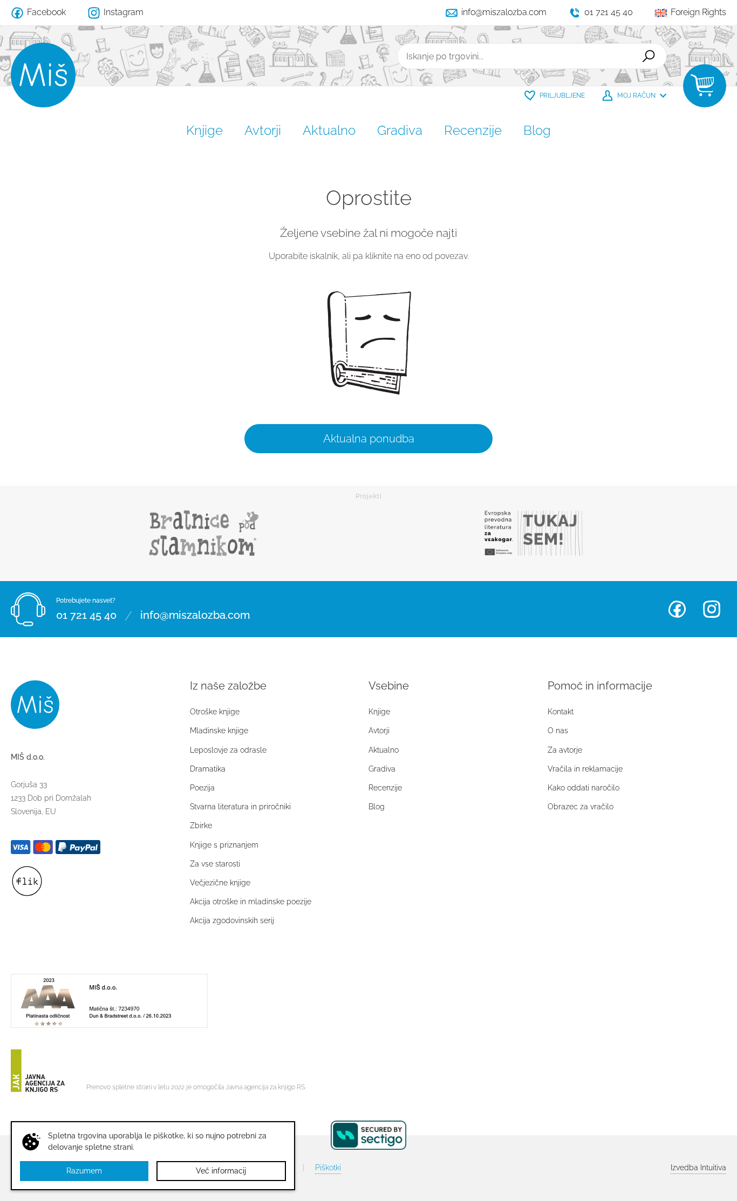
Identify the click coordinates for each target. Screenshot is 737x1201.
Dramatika (208, 769)
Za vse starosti (215, 863)
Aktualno (329, 130)
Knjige (204, 130)
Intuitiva (698, 1167)
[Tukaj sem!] (533, 533)
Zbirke (201, 825)
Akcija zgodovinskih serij (232, 920)
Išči (648, 56)
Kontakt (561, 711)
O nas (558, 730)
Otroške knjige (215, 711)
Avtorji (262, 130)
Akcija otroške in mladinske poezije (250, 901)
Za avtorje (565, 750)
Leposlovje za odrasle (228, 750)
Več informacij (221, 1170)
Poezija (202, 787)
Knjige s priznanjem (224, 845)
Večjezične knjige (220, 882)
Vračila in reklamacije (585, 769)
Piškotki (328, 1167)
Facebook (677, 609)
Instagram (711, 609)
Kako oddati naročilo (583, 787)
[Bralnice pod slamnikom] (204, 533)
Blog (537, 130)
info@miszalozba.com (195, 616)
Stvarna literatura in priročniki (240, 806)
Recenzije (473, 130)
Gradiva (399, 130)
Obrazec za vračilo (580, 806)
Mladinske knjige (219, 730)
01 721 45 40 (86, 616)
